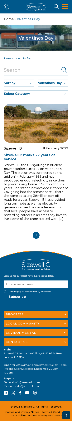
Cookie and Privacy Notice (22, 412)
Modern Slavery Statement (44, 415)
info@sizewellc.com (27, 382)
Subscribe (17, 297)
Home (9, 19)
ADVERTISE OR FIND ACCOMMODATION (7, 6)
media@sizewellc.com (27, 386)
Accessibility (18, 415)
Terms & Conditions (54, 412)
